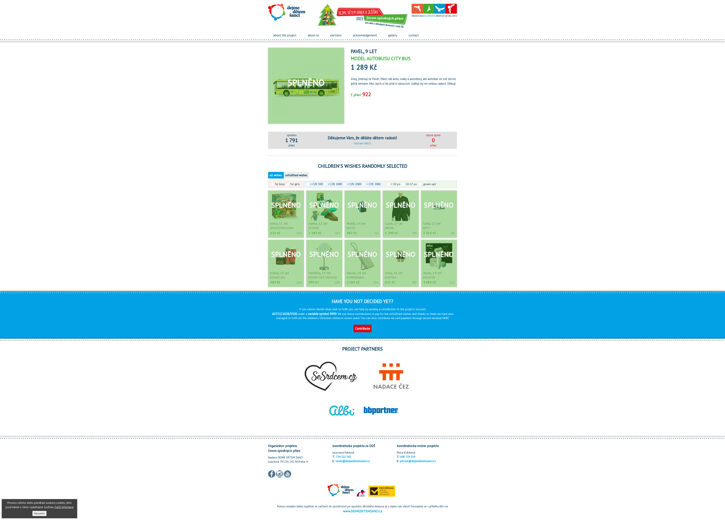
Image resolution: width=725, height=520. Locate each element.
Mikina (389, 228)
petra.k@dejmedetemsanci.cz (418, 461)
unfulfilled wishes (296, 175)
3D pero (314, 228)
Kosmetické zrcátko (323, 277)
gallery (392, 35)
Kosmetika (277, 277)
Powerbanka (355, 277)
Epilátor (429, 277)
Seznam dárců (362, 143)
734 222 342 (343, 456)
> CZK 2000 (373, 184)
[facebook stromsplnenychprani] (271, 473)
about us (313, 35)
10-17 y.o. (411, 184)
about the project (284, 35)
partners (336, 35)
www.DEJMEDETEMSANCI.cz (362, 511)
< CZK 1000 (335, 184)
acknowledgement (365, 35)
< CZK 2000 (354, 184)
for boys (280, 184)
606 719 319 (407, 456)
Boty (426, 228)
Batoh (351, 228)
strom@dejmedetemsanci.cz (353, 461)
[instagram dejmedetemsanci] (279, 473)
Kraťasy (390, 277)
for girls (295, 184)
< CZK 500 (316, 184)
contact (414, 35)
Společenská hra (281, 228)
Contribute (362, 328)
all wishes (276, 175)
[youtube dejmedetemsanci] (287, 473)
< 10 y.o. (395, 184)
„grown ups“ (429, 184)
